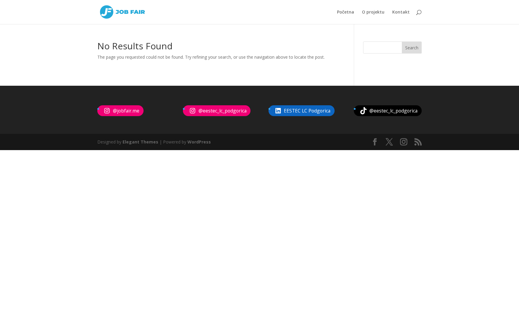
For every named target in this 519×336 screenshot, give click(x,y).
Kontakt (401, 12)
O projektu (373, 12)
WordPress (199, 142)
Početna (345, 12)
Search (411, 48)
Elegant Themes (140, 142)
